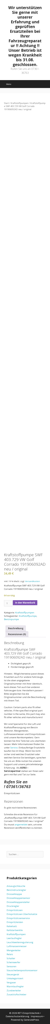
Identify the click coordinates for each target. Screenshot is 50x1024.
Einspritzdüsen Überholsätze (22, 914)
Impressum (37, 1016)
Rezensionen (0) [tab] (17, 634)
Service (14, 747)
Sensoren (11, 966)
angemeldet (21, 824)
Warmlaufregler (15, 986)
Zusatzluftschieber (16, 994)
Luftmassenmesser (17, 946)
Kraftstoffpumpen (19, 103)
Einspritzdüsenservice (18, 918)
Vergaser (11, 982)
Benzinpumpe (11, 619)
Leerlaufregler (14, 938)
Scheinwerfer (13, 962)
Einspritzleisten (15, 922)
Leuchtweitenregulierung (20, 942)
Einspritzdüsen (15, 910)
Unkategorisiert (15, 978)
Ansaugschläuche (16, 886)
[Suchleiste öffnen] (46, 84)
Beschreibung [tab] (15, 628)
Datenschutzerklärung (17, 1016)
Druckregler (13, 906)
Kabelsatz (12, 926)
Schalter (11, 958)
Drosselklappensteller (18, 902)
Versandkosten (32, 581)
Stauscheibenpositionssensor (22, 970)
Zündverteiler (14, 990)
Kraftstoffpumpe (28, 615)
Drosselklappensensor (18, 898)
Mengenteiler (14, 950)
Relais (10, 954)
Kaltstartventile (15, 930)
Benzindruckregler (16, 889)
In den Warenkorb (25, 602)
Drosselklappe (14, 894)
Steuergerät (13, 974)
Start (6, 103)
